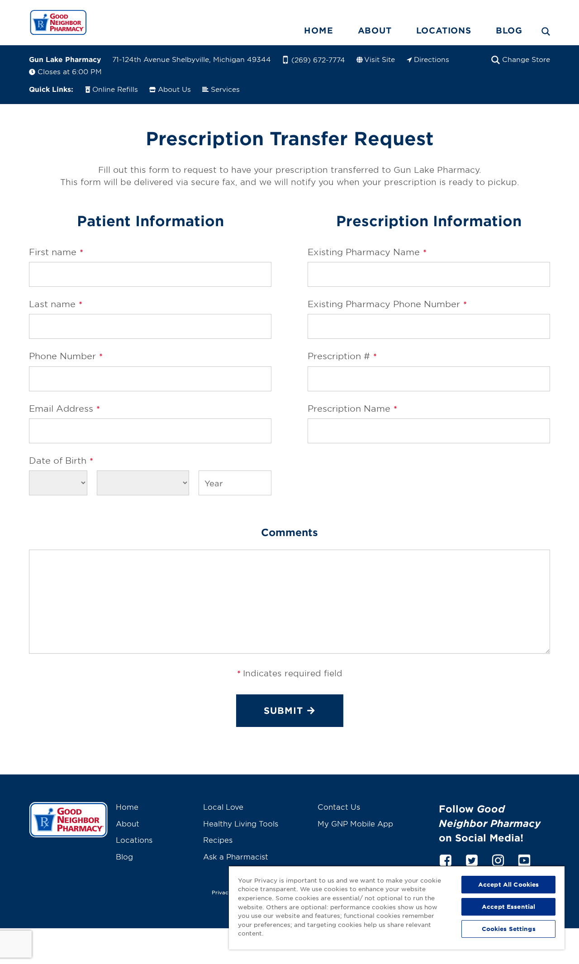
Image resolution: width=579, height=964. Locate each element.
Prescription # (342, 356)
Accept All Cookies (508, 884)
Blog (509, 30)
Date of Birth (61, 460)
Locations (443, 30)
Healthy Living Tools (240, 823)
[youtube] (524, 859)
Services (225, 89)
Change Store (526, 59)
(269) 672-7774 (318, 59)
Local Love (223, 806)
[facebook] (445, 859)
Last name (55, 304)
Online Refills (115, 89)
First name (56, 252)
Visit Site (379, 59)
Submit (283, 710)
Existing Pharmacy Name (367, 252)
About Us (174, 89)
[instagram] (498, 859)
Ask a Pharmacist (235, 856)
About (375, 30)
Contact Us (339, 806)
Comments (289, 532)
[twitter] (472, 859)
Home (318, 30)
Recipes (218, 839)
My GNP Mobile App (355, 823)
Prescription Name (352, 408)
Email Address (64, 408)
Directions (431, 59)
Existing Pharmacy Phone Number (387, 304)
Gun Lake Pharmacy (65, 59)
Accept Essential (508, 906)
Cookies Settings (509, 928)
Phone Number (65, 356)
